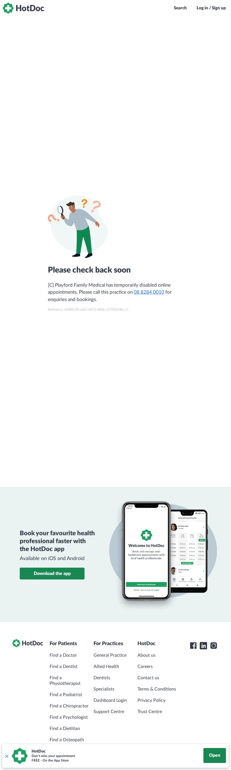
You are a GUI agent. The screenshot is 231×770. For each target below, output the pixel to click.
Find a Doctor (63, 655)
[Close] (6, 756)
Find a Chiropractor (69, 706)
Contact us (148, 678)
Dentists (102, 678)
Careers (145, 666)
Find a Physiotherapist (65, 681)
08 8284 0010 (149, 292)
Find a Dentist (63, 666)
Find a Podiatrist (66, 694)
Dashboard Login (110, 700)
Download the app (52, 573)
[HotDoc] (23, 8)
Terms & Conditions (156, 689)
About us (146, 655)
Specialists (104, 689)
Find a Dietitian (65, 728)
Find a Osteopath (67, 740)
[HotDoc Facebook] (193, 645)
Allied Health (106, 666)
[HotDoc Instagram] (213, 645)
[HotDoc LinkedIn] (203, 645)
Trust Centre (149, 711)
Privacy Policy (151, 700)
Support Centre (109, 711)
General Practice (110, 655)
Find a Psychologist (69, 717)
